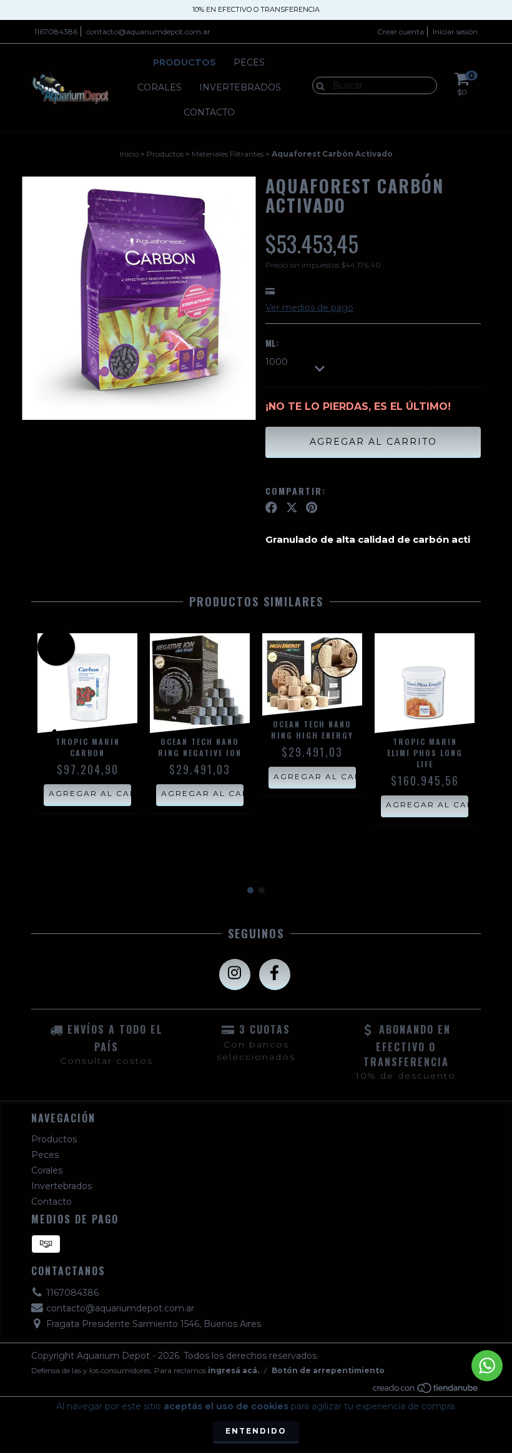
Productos (184, 62)
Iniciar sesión (455, 31)
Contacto (209, 112)
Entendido (256, 1431)
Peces (249, 62)
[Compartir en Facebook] (271, 508)
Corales (159, 87)
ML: (271, 343)
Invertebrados (240, 87)
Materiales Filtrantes (227, 153)
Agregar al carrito (90, 793)
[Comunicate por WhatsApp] (487, 1365)
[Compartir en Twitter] (292, 508)
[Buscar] (317, 85)
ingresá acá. (233, 1370)
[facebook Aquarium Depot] (274, 974)
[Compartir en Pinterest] (311, 508)
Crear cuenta (400, 31)
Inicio (129, 153)
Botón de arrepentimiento (328, 1370)
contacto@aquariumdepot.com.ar (148, 31)
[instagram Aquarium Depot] (234, 974)
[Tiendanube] (426, 1391)
